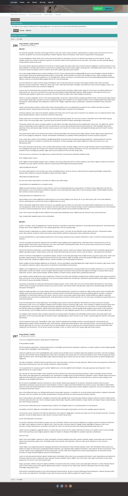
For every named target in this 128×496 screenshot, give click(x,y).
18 (17, 39)
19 (19, 39)
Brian (74, 491)
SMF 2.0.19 (44, 489)
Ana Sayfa (14, 2)
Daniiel (61, 491)
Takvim (34, 2)
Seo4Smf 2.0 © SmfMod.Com (72, 489)
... (16, 39)
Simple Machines (59, 489)
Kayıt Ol (50, 2)
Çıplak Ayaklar (34, 44)
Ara (28, 2)
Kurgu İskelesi (23, 44)
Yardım (22, 2)
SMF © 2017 (51, 489)
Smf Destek (83, 489)
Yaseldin (32, 334)
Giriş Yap (42, 2)
